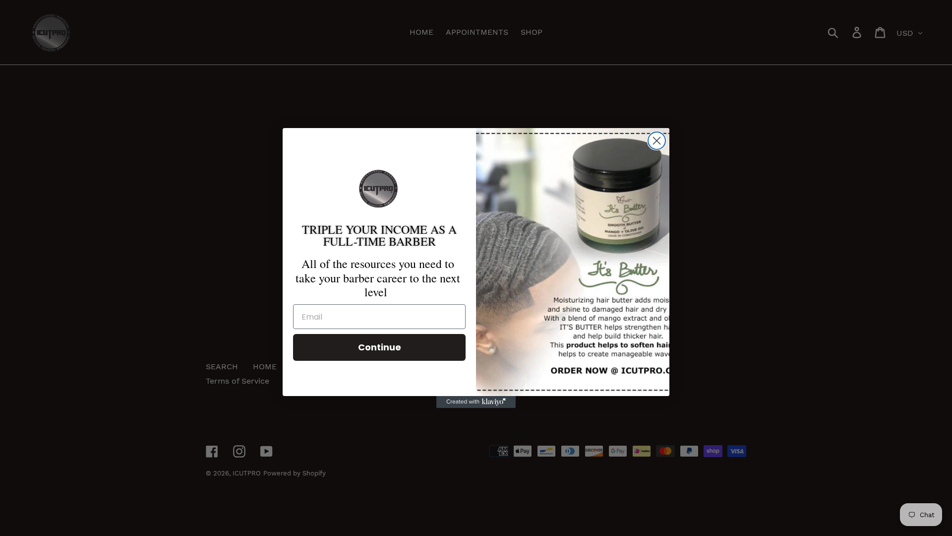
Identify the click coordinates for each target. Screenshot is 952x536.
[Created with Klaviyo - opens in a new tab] (476, 402)
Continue (379, 347)
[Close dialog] (656, 140)
